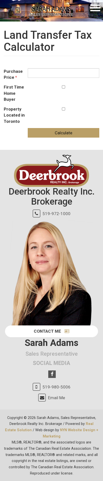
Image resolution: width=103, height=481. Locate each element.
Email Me (56, 397)
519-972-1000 (56, 213)
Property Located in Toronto (14, 115)
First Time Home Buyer (14, 93)
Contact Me (48, 331)
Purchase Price (13, 74)
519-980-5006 (56, 386)
